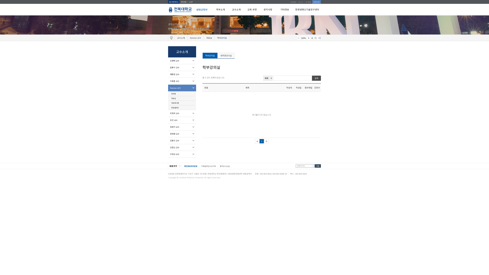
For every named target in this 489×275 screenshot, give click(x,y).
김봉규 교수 (174, 140)
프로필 (173, 93)
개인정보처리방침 (190, 166)
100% (303, 38)
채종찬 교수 (174, 74)
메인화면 (293, 2)
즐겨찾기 (312, 38)
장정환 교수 (174, 133)
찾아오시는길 (225, 166)
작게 (298, 38)
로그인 (301, 2)
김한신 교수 (174, 147)
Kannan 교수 (175, 88)
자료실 (173, 98)
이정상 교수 (174, 154)
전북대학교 (174, 2)
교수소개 (236, 9)
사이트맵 (308, 2)
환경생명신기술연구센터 (307, 9)
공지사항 (268, 9)
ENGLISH (317, 2)
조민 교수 (174, 120)
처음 (257, 141)
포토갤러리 (175, 107)
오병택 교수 (174, 60)
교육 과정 (252, 9)
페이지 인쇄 (315, 38)
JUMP (191, 2)
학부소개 (220, 9)
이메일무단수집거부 (208, 166)
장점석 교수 (174, 127)
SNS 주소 (319, 37)
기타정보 (284, 9)
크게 (308, 38)
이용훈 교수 (174, 81)
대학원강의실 (226, 55)
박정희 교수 (174, 113)
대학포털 (183, 2)
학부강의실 (210, 55)
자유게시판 (175, 103)
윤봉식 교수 (174, 67)
